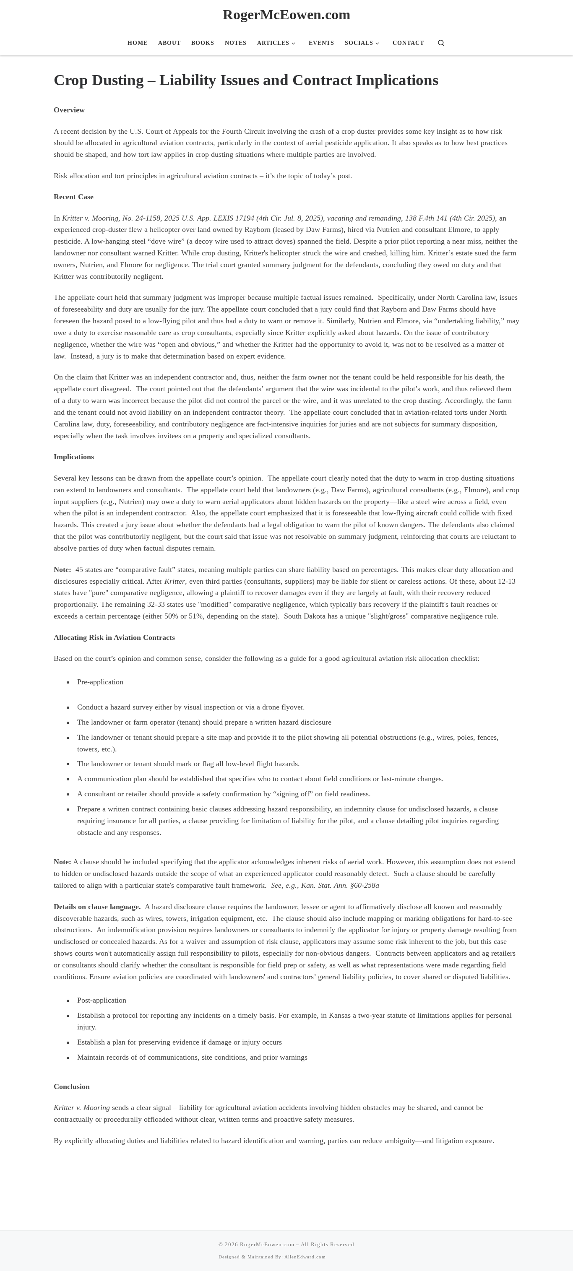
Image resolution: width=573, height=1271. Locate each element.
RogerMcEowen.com (267, 1244)
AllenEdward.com (305, 1256)
